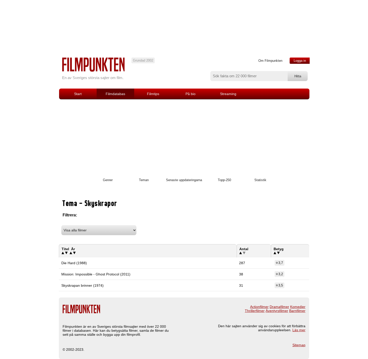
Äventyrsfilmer (277, 311)
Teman (144, 180)
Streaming (228, 94)
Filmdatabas (115, 94)
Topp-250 (224, 180)
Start (78, 94)
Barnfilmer (297, 311)
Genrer (108, 180)
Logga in (300, 61)
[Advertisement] (184, 137)
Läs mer (298, 330)
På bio (191, 94)
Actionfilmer (259, 307)
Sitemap (298, 345)
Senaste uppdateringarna (184, 180)
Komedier (297, 307)
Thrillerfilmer (255, 311)
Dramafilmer (279, 307)
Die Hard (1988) (74, 263)
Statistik (260, 180)
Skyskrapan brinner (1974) (82, 285)
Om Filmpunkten (270, 61)
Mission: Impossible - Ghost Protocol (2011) (95, 274)
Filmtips (153, 94)
